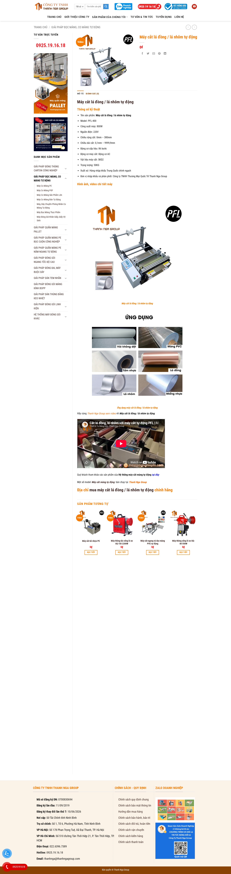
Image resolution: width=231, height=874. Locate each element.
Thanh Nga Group (121, 869)
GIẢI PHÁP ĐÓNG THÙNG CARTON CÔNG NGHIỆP (46, 168)
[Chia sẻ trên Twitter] (148, 53)
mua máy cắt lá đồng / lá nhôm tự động (121, 490)
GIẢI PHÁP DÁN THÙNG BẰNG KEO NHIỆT (49, 296)
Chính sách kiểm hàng (130, 836)
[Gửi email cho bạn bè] (153, 53)
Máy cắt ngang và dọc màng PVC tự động (152, 542)
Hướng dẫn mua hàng (130, 811)
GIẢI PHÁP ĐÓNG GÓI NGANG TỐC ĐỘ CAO (44, 259)
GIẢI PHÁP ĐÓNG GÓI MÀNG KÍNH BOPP (48, 286)
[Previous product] (194, 27)
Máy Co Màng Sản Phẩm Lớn (49, 195)
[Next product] (188, 27)
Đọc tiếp (91, 552)
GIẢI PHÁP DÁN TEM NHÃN (47, 278)
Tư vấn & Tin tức (142, 16)
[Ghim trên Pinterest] (159, 53)
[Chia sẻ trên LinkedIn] (165, 53)
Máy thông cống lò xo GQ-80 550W (183, 542)
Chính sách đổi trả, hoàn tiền (134, 823)
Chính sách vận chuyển (131, 829)
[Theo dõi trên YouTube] (194, 6)
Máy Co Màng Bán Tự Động (49, 199)
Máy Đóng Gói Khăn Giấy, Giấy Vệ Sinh (51, 219)
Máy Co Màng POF (45, 190)
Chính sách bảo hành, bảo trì (134, 817)
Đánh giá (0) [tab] (92, 93)
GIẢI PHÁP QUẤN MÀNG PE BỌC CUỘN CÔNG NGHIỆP (47, 239)
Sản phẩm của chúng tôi (109, 17)
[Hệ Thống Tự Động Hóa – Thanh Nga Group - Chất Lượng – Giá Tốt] (51, 6)
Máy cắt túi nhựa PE (91, 541)
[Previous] (77, 639)
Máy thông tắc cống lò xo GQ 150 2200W (122, 542)
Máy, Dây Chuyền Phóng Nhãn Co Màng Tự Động (51, 206)
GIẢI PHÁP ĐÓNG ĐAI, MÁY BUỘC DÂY (47, 270)
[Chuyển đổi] (66, 168)
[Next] (197, 639)
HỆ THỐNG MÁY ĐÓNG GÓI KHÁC (47, 316)
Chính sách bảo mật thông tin (134, 805)
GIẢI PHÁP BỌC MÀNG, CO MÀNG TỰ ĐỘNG (75, 27)
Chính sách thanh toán (130, 842)
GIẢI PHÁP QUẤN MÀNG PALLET (46, 229)
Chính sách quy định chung (133, 799)
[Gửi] (106, 6)
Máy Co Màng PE (44, 186)
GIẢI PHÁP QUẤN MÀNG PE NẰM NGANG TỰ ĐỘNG (47, 249)
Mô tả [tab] (80, 93)
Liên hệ (179, 16)
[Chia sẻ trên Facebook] (142, 53)
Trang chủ (54, 16)
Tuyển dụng (164, 16)
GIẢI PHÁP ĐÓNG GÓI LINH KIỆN (47, 306)
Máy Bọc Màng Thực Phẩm (48, 212)
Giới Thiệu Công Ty (76, 16)
